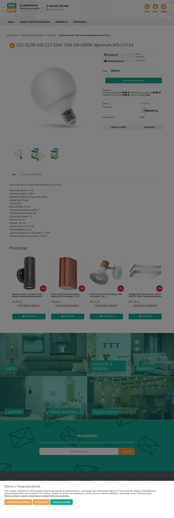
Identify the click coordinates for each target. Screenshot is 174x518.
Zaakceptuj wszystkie (61, 502)
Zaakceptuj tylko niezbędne (18, 502)
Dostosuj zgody (41, 502)
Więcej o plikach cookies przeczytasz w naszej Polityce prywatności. (37, 496)
